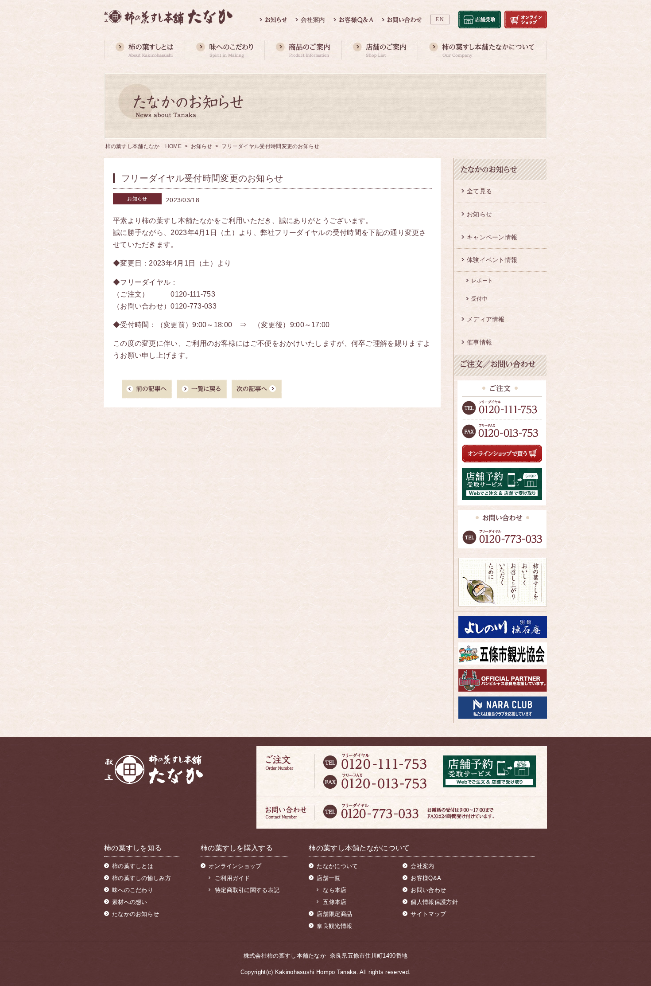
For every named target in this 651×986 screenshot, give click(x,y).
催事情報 (479, 342)
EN (440, 19)
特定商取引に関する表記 (247, 890)
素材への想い (129, 902)
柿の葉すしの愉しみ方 (141, 878)
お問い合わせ (428, 890)
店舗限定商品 (334, 914)
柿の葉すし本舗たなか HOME (143, 146)
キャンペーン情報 (492, 237)
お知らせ (202, 146)
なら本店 (334, 890)
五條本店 (334, 902)
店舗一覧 (328, 878)
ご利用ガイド (232, 878)
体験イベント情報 (492, 259)
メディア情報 (486, 319)
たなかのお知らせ (135, 914)
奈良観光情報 (334, 926)
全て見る (479, 191)
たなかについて (337, 866)
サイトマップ (428, 914)
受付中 (479, 299)
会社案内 (422, 866)
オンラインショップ (235, 866)
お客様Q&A (426, 878)
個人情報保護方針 (434, 902)
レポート (482, 281)
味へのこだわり (132, 890)
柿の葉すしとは (132, 866)
